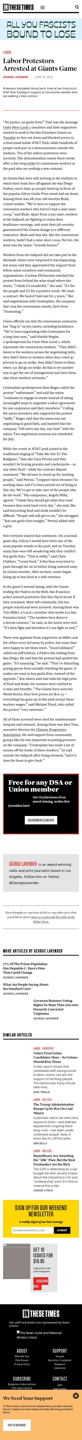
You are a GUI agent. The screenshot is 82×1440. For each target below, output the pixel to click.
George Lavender (15, 77)
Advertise (59, 1368)
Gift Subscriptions (22, 1388)
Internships (60, 1388)
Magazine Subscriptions (22, 1384)
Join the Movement (17, 1425)
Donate (60, 1356)
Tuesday (9, 137)
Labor (7, 52)
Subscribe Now (40, 1284)
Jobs (60, 1385)
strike (31, 163)
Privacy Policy (22, 1364)
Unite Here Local (17, 127)
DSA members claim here (41, 820)
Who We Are (22, 1356)
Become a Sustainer (60, 1360)
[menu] (42, 8)
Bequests (60, 1364)
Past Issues (22, 1360)
